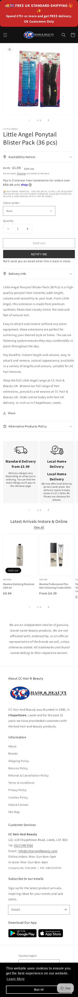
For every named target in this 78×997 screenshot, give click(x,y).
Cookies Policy (18, 797)
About (12, 746)
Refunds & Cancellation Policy (28, 775)
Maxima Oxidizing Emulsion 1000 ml (19, 585)
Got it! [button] (39, 989)
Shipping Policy (18, 761)
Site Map (14, 812)
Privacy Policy (17, 790)
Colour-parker (11, 203)
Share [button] (12, 413)
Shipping (21, 173)
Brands (13, 753)
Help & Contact (18, 805)
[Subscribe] (65, 909)
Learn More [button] (16, 979)
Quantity (8, 221)
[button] (5, 35)
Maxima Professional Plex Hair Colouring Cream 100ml (55, 585)
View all (39, 527)
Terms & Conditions (21, 783)
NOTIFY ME (39, 254)
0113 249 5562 (23, 845)
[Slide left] (29, 120)
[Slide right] (48, 120)
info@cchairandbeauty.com (37, 851)
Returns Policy (18, 768)
